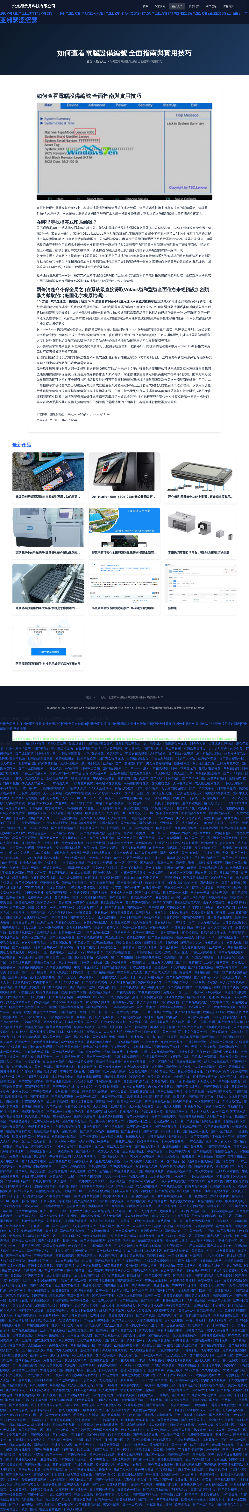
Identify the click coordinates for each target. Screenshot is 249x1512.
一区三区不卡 (158, 833)
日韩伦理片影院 (206, 873)
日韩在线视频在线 (214, 932)
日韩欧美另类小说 (210, 1310)
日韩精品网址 (16, 997)
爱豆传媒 (124, 1465)
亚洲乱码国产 (113, 763)
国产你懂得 (67, 1370)
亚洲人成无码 (84, 1494)
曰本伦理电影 (134, 1251)
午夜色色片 (150, 1042)
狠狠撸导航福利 (167, 1484)
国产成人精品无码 (98, 1211)
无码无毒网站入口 (87, 1156)
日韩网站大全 (179, 1136)
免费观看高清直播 (200, 1435)
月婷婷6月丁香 (17, 828)
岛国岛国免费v (202, 1340)
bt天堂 (191, 868)
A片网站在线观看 (89, 1266)
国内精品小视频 (196, 1186)
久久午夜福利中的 (61, 912)
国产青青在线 (156, 1405)
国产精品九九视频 (202, 1231)
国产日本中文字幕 (202, 788)
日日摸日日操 (10, 1072)
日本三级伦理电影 (103, 1489)
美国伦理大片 (155, 1161)
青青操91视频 (21, 1012)
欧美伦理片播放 (177, 1241)
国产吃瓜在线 (24, 1191)
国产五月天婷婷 (134, 1335)
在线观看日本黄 (152, 1111)
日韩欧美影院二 (65, 1146)
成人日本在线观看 (156, 768)
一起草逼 (124, 1221)
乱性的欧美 (224, 1226)
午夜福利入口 (223, 1221)
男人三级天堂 (184, 773)
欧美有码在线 (71, 1236)
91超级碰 (222, 1176)
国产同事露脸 (89, 1136)
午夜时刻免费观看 (180, 1360)
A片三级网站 (38, 1385)
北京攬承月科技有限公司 (33, 6)
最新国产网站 (68, 1186)
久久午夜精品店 (209, 922)
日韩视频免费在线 (213, 1335)
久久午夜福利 (211, 1370)
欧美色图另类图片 (209, 1375)
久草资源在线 (19, 1410)
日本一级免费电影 (51, 927)
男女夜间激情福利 (204, 1216)
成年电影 (237, 1032)
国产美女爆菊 (109, 848)
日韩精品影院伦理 (188, 902)
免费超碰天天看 (32, 1231)
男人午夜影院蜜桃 (226, 1271)
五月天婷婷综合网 (109, 808)
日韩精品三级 (229, 873)
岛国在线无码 (39, 828)
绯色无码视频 (217, 1320)
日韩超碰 (36, 808)
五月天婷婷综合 (11, 1206)
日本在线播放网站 (36, 1325)
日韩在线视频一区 (189, 1062)
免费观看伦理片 (33, 1111)
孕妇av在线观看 (41, 1047)
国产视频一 (54, 1111)
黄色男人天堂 (144, 1470)
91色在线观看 (115, 803)
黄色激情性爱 (172, 1032)
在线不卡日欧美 (62, 1325)
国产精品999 (148, 823)
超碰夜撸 (18, 912)
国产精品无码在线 (168, 1191)
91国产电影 (39, 1295)
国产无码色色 (50, 838)
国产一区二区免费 (34, 972)
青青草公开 (241, 1146)
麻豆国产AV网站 (113, 1096)
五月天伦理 (128, 977)
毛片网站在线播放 (86, 1415)
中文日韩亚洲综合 (87, 967)
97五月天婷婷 (85, 1445)
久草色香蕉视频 (224, 1251)
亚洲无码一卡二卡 (143, 1037)
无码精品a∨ (180, 1489)
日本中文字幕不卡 (28, 1062)
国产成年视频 (146, 1315)
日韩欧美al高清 (152, 1355)
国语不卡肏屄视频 (163, 1027)
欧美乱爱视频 (34, 1027)
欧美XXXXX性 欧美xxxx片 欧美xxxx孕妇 (94, 793)
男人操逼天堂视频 (38, 1116)
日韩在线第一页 (157, 1400)
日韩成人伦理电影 (68, 1410)
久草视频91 (224, 1275)
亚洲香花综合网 (199, 1017)
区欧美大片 (23, 1042)
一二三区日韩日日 (172, 1410)
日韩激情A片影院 (77, 1395)
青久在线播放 (48, 863)
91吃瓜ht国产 (186, 922)
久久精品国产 (138, 1072)
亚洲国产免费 (35, 1275)
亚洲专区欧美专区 (107, 927)
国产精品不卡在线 (73, 1231)
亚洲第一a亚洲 (174, 868)
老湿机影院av (223, 1295)
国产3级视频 (141, 1440)
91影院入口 (100, 1450)
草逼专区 (22, 1146)
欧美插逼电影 (136, 937)
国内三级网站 (31, 868)
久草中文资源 (210, 1350)
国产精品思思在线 (213, 1345)
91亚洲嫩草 (187, 1081)
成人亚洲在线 (114, 1325)
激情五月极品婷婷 (74, 1166)
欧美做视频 (94, 1111)
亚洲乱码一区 (170, 823)
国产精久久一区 (159, 1335)
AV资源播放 (216, 1256)
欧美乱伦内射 (123, 853)
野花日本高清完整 (84, 888)
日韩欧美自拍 (91, 768)
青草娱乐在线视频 (231, 952)
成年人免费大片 (67, 1350)
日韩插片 (17, 1275)
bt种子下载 (10, 863)
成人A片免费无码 (139, 1310)
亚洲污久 (73, 1216)
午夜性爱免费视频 (44, 878)
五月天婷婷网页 (61, 1420)
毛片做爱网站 (232, 1101)
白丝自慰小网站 (85, 1390)
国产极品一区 (176, 1161)
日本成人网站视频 (189, 1465)
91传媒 (201, 927)
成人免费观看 (112, 1216)
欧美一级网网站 (136, 1445)
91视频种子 (79, 1489)
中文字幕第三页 (13, 1017)
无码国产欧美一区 (220, 1116)
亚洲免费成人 (126, 1305)
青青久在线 (147, 1330)
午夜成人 (28, 1072)
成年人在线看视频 (124, 1360)
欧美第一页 (84, 1017)
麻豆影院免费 (192, 803)
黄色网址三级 (65, 803)
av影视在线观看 (216, 1484)
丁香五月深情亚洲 (191, 1450)
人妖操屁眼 (57, 1479)
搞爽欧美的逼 (83, 1499)
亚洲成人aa (76, 952)
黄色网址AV (144, 843)
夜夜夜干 (238, 1191)
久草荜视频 (48, 1201)
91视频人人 (94, 1032)
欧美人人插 (183, 1504)
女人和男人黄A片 (98, 1002)
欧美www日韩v (116, 1176)
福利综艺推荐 (121, 1459)
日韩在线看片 (212, 1121)
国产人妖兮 (100, 893)
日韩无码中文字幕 (178, 1151)
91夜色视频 (237, 1459)
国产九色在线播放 (25, 1330)
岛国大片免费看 (54, 1246)
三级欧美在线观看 (100, 863)
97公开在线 (228, 1077)
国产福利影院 (170, 1002)
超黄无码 (123, 1012)
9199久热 (192, 1370)
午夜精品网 (232, 768)
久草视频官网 (183, 783)
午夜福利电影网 (60, 1156)
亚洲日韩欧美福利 (167, 1047)
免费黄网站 (87, 1365)
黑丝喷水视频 (84, 1290)
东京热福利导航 (172, 1271)
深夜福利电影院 (110, 878)
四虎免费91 (161, 1121)
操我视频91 (210, 1037)
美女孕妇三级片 (39, 1290)
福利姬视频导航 (220, 813)
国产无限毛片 (151, 1300)
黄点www (32, 1206)
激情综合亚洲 (155, 883)
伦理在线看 (208, 1022)
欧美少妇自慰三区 (235, 1072)
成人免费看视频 (60, 1494)
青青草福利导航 (42, 1410)
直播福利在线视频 (71, 1007)
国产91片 (157, 778)
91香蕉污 (219, 1305)
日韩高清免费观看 (41, 758)
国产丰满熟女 (209, 883)
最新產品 (21, 445)
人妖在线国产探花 (13, 1261)
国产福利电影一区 (214, 798)
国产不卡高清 (39, 1096)
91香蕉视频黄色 (122, 912)
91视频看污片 (194, 1106)
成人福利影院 (158, 1425)
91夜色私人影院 (213, 823)
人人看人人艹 (142, 1226)
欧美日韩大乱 (163, 1012)
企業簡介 (159, 6)
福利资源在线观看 (44, 1320)
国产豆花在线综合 (229, 888)
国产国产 (192, 1494)
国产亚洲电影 (66, 1067)
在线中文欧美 (167, 1236)
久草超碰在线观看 (217, 1126)
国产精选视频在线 (22, 1405)
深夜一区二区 (37, 1494)
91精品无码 (80, 773)
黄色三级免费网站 (138, 902)
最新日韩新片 (114, 1266)
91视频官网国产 (178, 1390)
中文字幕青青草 (227, 967)
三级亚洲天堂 (116, 1181)
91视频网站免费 (100, 1246)
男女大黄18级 (129, 1355)
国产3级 (214, 1410)
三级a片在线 (119, 773)
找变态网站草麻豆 (19, 1002)
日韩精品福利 (157, 1136)
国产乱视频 (13, 1400)
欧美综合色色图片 (234, 1474)
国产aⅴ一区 (179, 1445)
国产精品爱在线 (97, 1007)
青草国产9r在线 (223, 1445)
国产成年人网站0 (92, 1131)
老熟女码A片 (21, 1092)
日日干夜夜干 (155, 803)
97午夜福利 (220, 893)
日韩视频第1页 (47, 1072)
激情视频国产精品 (220, 1092)
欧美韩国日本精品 (69, 848)
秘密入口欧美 (57, 743)
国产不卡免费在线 (189, 818)
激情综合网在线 (176, 743)
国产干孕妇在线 (64, 1087)
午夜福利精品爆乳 (127, 1042)
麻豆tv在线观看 (203, 888)
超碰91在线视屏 (220, 997)
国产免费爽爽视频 (93, 833)
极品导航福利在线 (90, 908)
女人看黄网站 (19, 1489)
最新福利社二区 (20, 1280)
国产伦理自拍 (226, 1161)
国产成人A (41, 1445)
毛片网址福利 (120, 1450)
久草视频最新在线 (88, 1504)
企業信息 (211, 6)
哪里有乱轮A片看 (217, 1191)
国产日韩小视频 (136, 1027)
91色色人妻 (198, 743)
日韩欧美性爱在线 (136, 1081)
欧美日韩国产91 (154, 1375)
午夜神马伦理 (75, 1111)
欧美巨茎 (118, 1206)
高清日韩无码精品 (67, 982)
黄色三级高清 (40, 1300)
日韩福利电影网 (117, 1484)
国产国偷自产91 (230, 1047)
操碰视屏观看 (99, 1360)
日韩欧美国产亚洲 (19, 1186)
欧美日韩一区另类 (226, 1360)
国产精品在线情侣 (65, 833)
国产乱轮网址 (45, 1504)
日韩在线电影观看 (186, 843)
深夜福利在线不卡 (110, 1365)
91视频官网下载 (235, 1121)
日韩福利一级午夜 (120, 828)
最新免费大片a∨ (209, 1280)
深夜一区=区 (21, 1141)
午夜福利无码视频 (38, 1052)
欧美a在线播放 (103, 942)
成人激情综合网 (57, 1101)
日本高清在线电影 (90, 1176)
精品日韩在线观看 (40, 803)
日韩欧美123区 (62, 1445)
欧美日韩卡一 (155, 858)
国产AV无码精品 (100, 1171)
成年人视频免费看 (62, 937)
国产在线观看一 (229, 937)
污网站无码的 (84, 1161)
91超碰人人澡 (38, 952)
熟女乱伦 (200, 1430)
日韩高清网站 (12, 1271)
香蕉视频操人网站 (99, 1042)
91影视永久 (75, 1002)
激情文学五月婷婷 (25, 1370)
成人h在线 (181, 952)
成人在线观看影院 (143, 1350)
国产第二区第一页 (137, 793)
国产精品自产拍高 (211, 868)
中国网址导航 (171, 878)
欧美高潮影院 (16, 803)
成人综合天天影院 (169, 1106)
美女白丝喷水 (115, 937)
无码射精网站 (53, 868)
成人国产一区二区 (13, 1350)
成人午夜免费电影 (191, 1027)
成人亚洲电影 (41, 1425)
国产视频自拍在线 (179, 1067)
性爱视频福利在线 (28, 1395)
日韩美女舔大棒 (236, 863)
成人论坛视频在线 (208, 783)
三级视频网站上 (133, 1151)
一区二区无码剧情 (62, 908)
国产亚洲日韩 (169, 947)
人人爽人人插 (113, 1032)
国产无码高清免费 (118, 1410)
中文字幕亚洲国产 (84, 1226)
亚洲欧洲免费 (177, 908)
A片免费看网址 (17, 808)
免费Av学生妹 (218, 897)
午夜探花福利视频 (149, 1246)
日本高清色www (122, 1007)
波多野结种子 (136, 1340)
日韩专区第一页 (224, 1325)
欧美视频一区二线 (177, 957)
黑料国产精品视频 (198, 1315)
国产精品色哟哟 (64, 1052)
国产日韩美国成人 (194, 1420)
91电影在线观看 (134, 1087)
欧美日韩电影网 (16, 1096)
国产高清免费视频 (102, 1280)
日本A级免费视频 (89, 1052)
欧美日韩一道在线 (186, 798)
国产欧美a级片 (106, 1355)
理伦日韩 (152, 1474)
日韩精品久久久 (191, 942)
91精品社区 (154, 1251)
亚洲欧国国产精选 (136, 808)
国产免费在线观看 (95, 982)
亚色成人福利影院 (108, 1161)
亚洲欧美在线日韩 (81, 1330)
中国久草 (12, 1161)
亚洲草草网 (156, 1370)
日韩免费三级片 (123, 1141)
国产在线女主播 (29, 1470)
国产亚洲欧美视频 (43, 1032)
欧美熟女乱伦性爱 (22, 1007)
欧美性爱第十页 (26, 883)
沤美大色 (158, 1325)
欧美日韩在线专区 (211, 1266)
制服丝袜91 (77, 743)
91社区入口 (163, 843)
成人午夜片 (149, 1211)
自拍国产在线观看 (22, 848)
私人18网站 (197, 1246)
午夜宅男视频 (98, 1166)
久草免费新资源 (171, 1186)
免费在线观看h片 (150, 982)
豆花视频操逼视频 (142, 1092)
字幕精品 (6, 987)
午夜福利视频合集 (226, 1315)
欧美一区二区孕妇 (232, 1216)
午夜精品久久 (16, 1226)
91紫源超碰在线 (141, 818)
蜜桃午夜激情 (159, 927)
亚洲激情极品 (50, 883)
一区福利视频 (178, 1256)
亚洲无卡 (237, 897)
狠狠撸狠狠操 (175, 997)
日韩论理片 (51, 843)
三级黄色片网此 (161, 1176)
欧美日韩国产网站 (25, 1201)
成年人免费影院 (214, 902)
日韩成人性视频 (91, 962)
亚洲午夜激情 (10, 868)
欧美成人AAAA (214, 1012)
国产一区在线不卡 (19, 1256)
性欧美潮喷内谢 (29, 1037)
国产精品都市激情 (83, 987)
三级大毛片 (217, 1499)
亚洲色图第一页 (83, 1251)
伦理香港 (91, 878)
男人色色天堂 (200, 893)
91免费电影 (201, 1405)
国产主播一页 (232, 1450)
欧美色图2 (151, 1181)
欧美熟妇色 (57, 1385)
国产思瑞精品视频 (170, 1092)
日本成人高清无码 (126, 1191)
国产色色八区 (127, 838)
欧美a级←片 (99, 773)
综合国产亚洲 (183, 1101)
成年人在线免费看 (13, 813)
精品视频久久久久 (231, 1504)
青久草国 (65, 902)
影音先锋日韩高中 (13, 1494)
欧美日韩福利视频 (151, 977)
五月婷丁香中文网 (217, 962)
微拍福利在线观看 (134, 848)
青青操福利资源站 (96, 1236)
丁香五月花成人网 (34, 773)
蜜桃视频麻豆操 (82, 1101)
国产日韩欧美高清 (75, 1315)
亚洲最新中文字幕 (127, 1345)
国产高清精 (140, 778)
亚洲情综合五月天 (223, 1186)
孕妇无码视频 (50, 798)
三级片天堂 (190, 1047)
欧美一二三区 (142, 1012)
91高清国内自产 (32, 1101)
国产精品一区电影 (181, 753)
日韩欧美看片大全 (216, 853)
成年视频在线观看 (67, 1092)
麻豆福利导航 (237, 902)
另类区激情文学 (151, 1231)
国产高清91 (190, 778)
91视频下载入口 (162, 808)
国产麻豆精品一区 (130, 1280)
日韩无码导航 (85, 1400)
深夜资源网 (70, 1131)
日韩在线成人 (108, 977)
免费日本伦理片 (13, 1151)
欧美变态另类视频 (102, 838)
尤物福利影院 (235, 808)
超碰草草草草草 (148, 1141)
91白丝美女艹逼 (222, 878)
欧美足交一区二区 (141, 813)
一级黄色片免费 (82, 783)
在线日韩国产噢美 (227, 987)
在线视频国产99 (175, 1246)
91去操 (87, 1261)
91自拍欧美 (26, 992)
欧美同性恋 (29, 1509)
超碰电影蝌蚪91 (57, 778)
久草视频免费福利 (127, 1057)
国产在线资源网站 (148, 893)
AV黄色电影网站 (205, 1067)
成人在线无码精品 (217, 1062)
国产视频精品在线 (146, 1435)
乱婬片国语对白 (163, 1216)
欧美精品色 (205, 1156)
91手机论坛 (8, 1310)
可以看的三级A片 (173, 1435)
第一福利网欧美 (130, 917)
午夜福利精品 (166, 1470)
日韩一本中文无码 (184, 768)
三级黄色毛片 (209, 1474)
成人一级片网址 (13, 1077)
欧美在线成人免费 (173, 1166)
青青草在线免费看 (96, 1047)
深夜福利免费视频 (79, 927)
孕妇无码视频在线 (114, 1415)
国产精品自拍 (129, 1300)
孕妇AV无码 (152, 917)
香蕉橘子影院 (159, 1445)
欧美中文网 (67, 1340)
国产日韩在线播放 (117, 1286)
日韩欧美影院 (92, 1286)
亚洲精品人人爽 (146, 1166)
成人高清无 (95, 1271)
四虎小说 (205, 1290)
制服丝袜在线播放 (218, 793)
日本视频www (19, 1425)
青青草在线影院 (100, 858)
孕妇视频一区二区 (139, 1121)
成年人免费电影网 (124, 1330)
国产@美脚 (75, 813)
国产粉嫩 (238, 1340)
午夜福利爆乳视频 (234, 828)
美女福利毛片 (164, 922)
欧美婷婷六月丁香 (171, 1315)
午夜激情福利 (80, 893)
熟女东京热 (38, 1171)
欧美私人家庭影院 (47, 1121)
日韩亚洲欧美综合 (232, 1037)
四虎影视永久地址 (213, 1385)
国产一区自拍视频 (31, 768)
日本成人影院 (174, 1320)
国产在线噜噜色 (110, 1067)
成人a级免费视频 (71, 878)
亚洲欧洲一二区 (137, 1052)
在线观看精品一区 (36, 917)
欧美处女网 (199, 1400)
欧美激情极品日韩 (102, 883)
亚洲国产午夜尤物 (205, 1077)
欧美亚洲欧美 (121, 922)
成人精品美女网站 (209, 753)
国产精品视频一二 (116, 768)
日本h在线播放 (94, 753)
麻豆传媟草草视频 (87, 1196)
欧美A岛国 (119, 1106)
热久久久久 (227, 843)
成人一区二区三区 (75, 798)
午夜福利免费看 (104, 778)
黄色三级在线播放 (161, 1465)
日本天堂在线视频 (220, 927)
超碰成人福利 (12, 1325)
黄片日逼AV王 (22, 1305)
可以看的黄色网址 (174, 788)
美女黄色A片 (36, 1440)
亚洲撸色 (24, 1166)
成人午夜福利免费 (158, 798)
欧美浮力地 (144, 912)
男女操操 (40, 1156)
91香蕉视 (30, 1271)
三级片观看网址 (29, 823)
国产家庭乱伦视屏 (95, 1092)
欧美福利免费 (126, 1499)
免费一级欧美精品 (135, 927)
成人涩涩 (108, 1305)
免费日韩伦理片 (172, 1042)
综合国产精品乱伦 (56, 1470)
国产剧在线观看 (229, 1081)
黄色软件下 (132, 888)
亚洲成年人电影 (121, 893)
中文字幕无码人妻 (130, 972)
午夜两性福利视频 (170, 1330)
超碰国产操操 (134, 763)
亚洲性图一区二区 (118, 1440)
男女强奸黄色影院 (226, 838)
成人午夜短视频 (33, 1196)
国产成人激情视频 (192, 1206)
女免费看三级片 (17, 1435)
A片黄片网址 (180, 1400)
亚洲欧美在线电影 (75, 1459)
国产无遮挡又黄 (187, 1345)
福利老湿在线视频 (164, 1116)
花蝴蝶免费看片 (20, 1121)
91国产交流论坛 (158, 1430)
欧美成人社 (217, 1430)
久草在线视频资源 (130, 1295)
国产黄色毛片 (183, 972)
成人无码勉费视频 (163, 1052)
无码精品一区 (170, 1474)
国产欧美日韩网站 (180, 987)
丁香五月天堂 (34, 888)
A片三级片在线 (83, 1355)
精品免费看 (20, 878)
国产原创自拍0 (148, 1002)
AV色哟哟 (72, 768)
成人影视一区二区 (126, 1211)
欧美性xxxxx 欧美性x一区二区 (22, 1415)
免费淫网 (124, 778)
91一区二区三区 (126, 863)
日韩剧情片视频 (196, 1042)
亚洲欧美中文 (220, 1002)
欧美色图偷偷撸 (119, 1435)
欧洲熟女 (148, 1345)
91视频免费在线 (42, 1489)
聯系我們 (194, 6)
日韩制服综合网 (112, 902)
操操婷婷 (173, 803)
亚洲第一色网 (154, 1017)
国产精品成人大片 (158, 972)
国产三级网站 (170, 853)
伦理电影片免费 (20, 962)
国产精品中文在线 (179, 977)
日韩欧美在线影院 (105, 868)
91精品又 (183, 1395)
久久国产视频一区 (185, 1261)
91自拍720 (85, 1087)
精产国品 (114, 1241)
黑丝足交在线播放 (180, 858)
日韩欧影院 (186, 1052)
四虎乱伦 (129, 1241)
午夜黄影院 (237, 932)
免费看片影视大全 (204, 1395)
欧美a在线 (90, 848)
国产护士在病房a (21, 1504)
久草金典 (236, 748)
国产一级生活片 (204, 1504)
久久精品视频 (84, 1081)
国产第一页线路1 (221, 1400)
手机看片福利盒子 (207, 858)
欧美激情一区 (43, 1141)
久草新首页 (54, 1221)
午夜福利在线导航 (137, 1067)
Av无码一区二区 (87, 1096)
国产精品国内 (87, 1256)
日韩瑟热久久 (38, 1420)
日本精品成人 (237, 1305)
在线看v (158, 1067)
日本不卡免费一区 (99, 1057)
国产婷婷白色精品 (45, 763)
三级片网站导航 (169, 1350)
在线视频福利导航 (19, 1131)
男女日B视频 (213, 818)
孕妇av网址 (87, 1141)
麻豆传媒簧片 (50, 1459)
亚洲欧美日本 (225, 1166)
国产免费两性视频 (158, 1275)
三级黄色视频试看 (130, 798)
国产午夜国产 (163, 902)
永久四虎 (90, 1380)
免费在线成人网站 (93, 818)
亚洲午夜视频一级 (194, 1211)
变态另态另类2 (41, 1146)
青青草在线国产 (164, 1450)
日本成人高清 (236, 1256)
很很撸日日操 (171, 1131)
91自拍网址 (138, 962)
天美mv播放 (134, 858)
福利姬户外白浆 (144, 1459)
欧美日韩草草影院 (170, 1459)
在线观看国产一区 (199, 1007)
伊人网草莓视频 (65, 1141)
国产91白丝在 (191, 853)
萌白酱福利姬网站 (133, 1425)
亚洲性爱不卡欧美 (19, 748)
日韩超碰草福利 (115, 1077)
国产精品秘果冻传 (108, 1261)
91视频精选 (203, 987)
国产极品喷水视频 (111, 1201)
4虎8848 (83, 997)
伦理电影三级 (166, 1385)
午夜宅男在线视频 (47, 858)
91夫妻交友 (213, 1072)
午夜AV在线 (61, 1375)
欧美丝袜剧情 (107, 1300)
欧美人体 (84, 1450)
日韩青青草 (127, 947)
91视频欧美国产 (190, 1126)
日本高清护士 (170, 932)
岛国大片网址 (203, 833)
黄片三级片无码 (62, 748)
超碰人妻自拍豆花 (133, 1370)
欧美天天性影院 (168, 1156)
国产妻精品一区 (179, 1455)
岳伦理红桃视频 (112, 1136)
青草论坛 (238, 962)
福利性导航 (163, 1096)
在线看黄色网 (152, 888)
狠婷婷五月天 (12, 927)
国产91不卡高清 (131, 868)
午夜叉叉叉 (84, 912)
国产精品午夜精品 (220, 1236)
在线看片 (139, 1465)
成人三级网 (23, 1340)
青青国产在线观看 (106, 1430)
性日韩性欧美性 (217, 1470)
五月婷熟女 (8, 1246)
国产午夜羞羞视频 (47, 1450)
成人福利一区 (116, 813)
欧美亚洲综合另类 (31, 957)
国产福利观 (156, 908)
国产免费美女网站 (58, 1415)
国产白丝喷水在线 (196, 1131)
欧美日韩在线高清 (31, 1455)
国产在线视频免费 (152, 1171)
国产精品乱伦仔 (220, 1415)
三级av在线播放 (156, 1280)
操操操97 (161, 967)
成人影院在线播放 (59, 1275)
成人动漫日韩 (107, 917)
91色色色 (234, 1335)
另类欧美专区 (169, 1211)
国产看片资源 (185, 863)
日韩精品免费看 (64, 1425)
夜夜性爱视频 (65, 1266)
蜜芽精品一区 (105, 1101)
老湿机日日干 (155, 1390)
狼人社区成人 (200, 1111)
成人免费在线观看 (233, 982)
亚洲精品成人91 (26, 1459)
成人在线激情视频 (67, 1261)
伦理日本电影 (156, 1256)
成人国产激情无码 (112, 1310)
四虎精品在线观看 (115, 967)
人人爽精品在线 (233, 1410)
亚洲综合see (39, 1355)
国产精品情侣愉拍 (74, 1012)
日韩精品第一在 (177, 1111)
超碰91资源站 (164, 1226)
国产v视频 (100, 1037)
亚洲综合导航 (129, 1111)
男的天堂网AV (59, 773)
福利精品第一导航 (207, 972)
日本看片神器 (164, 818)
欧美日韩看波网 (107, 1425)
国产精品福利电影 (62, 997)
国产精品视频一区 (108, 1335)
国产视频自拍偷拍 (13, 1266)
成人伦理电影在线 (198, 1459)
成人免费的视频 (147, 1186)
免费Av (42, 1335)
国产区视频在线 (38, 1251)
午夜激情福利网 (211, 1261)
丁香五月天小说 (29, 1246)
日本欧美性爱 (229, 1057)
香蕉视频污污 (65, 1256)
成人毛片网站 (108, 1390)
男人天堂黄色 (218, 748)
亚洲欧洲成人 (197, 1410)
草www (136, 768)
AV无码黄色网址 (73, 1042)
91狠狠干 (66, 1305)
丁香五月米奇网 (223, 1136)
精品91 (26, 1181)
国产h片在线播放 (52, 1216)
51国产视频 (60, 1300)
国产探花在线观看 (32, 1310)
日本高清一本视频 (176, 893)
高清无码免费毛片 (38, 1087)
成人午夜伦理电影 (170, 838)
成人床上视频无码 (81, 1385)
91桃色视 (105, 1345)
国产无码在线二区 (99, 932)
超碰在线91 (70, 1241)
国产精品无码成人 (115, 1156)
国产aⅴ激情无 (22, 947)
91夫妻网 (6, 1042)
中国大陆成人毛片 (81, 1479)
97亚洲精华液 (22, 1067)
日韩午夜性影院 (196, 1196)
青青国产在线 (86, 947)
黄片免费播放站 (85, 1201)
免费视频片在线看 (183, 1201)
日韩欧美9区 (60, 1251)
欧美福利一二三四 (19, 858)
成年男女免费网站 (92, 1181)
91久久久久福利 (54, 1062)
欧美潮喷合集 (43, 982)
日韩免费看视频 (173, 1141)
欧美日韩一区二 (75, 1191)
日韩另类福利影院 (183, 1425)
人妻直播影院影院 (150, 1320)
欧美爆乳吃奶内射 (218, 1027)
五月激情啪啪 (62, 1465)
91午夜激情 (95, 952)
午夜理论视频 (179, 1057)
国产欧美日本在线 (38, 1465)
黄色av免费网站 (137, 1116)
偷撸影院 (113, 1131)
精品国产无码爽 (57, 893)
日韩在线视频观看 (89, 1077)
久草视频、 (197, 1256)
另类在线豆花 (53, 1022)
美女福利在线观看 (194, 947)
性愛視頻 (88, 1405)
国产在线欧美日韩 (202, 1355)
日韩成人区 (135, 1275)
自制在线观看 (126, 1395)
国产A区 (92, 1022)
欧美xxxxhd (132, 878)
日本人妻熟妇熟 (20, 1445)
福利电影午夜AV (46, 947)
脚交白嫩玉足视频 (129, 942)
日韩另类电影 (123, 1470)
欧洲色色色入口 (39, 833)
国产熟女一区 (114, 1340)
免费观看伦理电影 (234, 1350)
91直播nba (20, 1032)
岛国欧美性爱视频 (25, 838)
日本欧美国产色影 (199, 1141)
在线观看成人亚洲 (160, 1504)
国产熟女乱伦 (144, 828)
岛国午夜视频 (231, 883)
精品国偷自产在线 (210, 1201)
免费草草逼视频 (85, 1116)
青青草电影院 (188, 1385)
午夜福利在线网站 (108, 1087)
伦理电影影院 (226, 957)
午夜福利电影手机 (56, 823)
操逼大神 (105, 1470)
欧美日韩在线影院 (102, 1221)
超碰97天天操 (190, 1037)
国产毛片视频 (115, 908)
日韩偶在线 (161, 1286)
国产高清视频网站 (231, 1465)
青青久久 (161, 912)
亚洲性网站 (197, 1181)
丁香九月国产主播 (38, 1375)
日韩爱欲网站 (238, 1380)
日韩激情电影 (195, 1330)
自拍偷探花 (85, 1425)
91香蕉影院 (48, 1370)
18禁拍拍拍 (125, 957)
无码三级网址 (118, 1037)
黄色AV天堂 (119, 1092)
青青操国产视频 (133, 1400)
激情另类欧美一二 (46, 1166)
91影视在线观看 (38, 1077)
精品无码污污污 (215, 803)
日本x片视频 (41, 853)
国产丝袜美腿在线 (109, 1479)
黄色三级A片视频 (66, 897)
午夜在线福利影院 (78, 1106)
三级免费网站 (43, 1092)
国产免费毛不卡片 (207, 977)
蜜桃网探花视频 (123, 1002)
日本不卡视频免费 (191, 1470)
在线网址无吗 (80, 853)
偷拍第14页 (236, 1106)
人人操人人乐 (207, 1081)
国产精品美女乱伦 (101, 743)
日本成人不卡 (206, 937)
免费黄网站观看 (26, 1211)
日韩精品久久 (102, 853)
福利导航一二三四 (215, 1440)
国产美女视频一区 (232, 758)
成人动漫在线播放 (15, 1286)
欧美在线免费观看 (59, 1027)
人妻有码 (62, 1489)
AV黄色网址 (17, 1290)
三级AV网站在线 (228, 1171)
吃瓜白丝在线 (43, 1380)
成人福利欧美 (91, 763)
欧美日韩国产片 (39, 818)
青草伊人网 (165, 863)
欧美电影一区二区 (130, 1101)
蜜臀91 (137, 997)
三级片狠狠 (173, 748)
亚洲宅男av (133, 1032)
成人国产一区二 (48, 1236)
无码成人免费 (133, 1161)
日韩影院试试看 (70, 753)
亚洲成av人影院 (187, 1380)
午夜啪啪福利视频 (69, 1126)
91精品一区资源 (181, 873)
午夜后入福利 (124, 1246)
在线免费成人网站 (163, 1072)
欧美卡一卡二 (56, 1455)
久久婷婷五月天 (135, 1062)
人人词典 (226, 1395)
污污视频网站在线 (137, 783)
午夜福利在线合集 (201, 908)
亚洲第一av (223, 1435)
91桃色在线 (147, 1236)
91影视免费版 (38, 908)
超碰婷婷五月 (87, 1067)
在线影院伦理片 (57, 888)
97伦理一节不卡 (103, 1295)
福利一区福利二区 (106, 873)
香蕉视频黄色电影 (179, 1305)
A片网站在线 (197, 1300)
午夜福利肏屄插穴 (94, 897)
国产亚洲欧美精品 (15, 977)
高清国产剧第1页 (222, 1042)
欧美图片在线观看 (214, 1380)
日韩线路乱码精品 (221, 743)
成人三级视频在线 (80, 1474)
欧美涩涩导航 (232, 977)
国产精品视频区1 (226, 1479)
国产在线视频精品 (234, 972)
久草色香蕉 (54, 1106)
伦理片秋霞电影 (235, 753)
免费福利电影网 (235, 1310)
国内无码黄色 (216, 1106)
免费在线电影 (53, 1360)
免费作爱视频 (62, 1390)
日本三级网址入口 (80, 1335)
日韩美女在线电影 (114, 1022)
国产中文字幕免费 (13, 908)
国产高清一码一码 (130, 883)
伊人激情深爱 (238, 1320)
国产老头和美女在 (231, 1489)
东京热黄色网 (58, 1171)
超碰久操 (115, 833)
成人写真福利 (105, 1017)
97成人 (221, 1096)
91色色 (89, 808)
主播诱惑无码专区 (78, 868)
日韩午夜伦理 (10, 1196)
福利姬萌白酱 (81, 778)
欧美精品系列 (163, 1440)
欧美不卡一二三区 (211, 808)
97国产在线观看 (164, 1365)
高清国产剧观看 (142, 1484)
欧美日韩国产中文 (13, 1345)
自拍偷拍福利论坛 (49, 1191)
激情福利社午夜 (45, 1186)
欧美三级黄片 (168, 1037)
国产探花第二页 (176, 1231)
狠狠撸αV (102, 912)
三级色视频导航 (60, 1161)
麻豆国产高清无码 (176, 1251)
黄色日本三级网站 (34, 1176)
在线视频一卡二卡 (170, 1221)
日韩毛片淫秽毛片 (203, 1489)
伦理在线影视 (21, 982)
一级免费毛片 (158, 873)
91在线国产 (140, 1290)
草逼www (135, 1181)
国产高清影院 (19, 1320)
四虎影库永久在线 (140, 1206)
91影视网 (94, 1072)
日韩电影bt (167, 1266)
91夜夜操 (43, 1136)
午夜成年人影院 (219, 1300)
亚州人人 (18, 1251)
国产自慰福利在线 (201, 1166)
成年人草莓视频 (218, 1330)
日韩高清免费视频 (221, 1211)
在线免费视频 (84, 1465)
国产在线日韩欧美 (59, 1081)
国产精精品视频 (104, 972)
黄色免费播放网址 (46, 1012)
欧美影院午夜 (130, 1385)
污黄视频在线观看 (84, 823)
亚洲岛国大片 (108, 823)
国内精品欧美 (87, 758)
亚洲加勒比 (217, 947)
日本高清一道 (81, 972)
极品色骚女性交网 (87, 1305)
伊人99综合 (163, 773)
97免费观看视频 (121, 1166)
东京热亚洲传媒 (167, 1499)
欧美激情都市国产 (93, 1241)
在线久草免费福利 (157, 1261)
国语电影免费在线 (75, 1121)
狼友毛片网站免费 (74, 1280)
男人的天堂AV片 (137, 1325)
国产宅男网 (146, 1499)
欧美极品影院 (227, 1231)
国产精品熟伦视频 (129, 1017)
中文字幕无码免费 (25, 798)
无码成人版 (202, 1305)
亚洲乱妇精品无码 (130, 1455)
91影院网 (58, 1474)
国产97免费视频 (193, 917)
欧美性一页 (153, 1295)
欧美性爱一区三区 (194, 1499)
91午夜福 (98, 997)
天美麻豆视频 (69, 763)
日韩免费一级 (104, 1499)
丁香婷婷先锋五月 (218, 1146)
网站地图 (19, 729)
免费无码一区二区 (176, 992)
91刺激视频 (214, 992)
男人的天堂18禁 (237, 1266)
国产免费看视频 (166, 1126)
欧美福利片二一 (23, 1136)
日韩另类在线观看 (198, 1295)
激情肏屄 (235, 778)
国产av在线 (165, 1345)
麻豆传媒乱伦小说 (168, 897)
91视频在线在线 (149, 992)
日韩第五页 (152, 1032)
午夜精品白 (155, 1151)
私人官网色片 (158, 1201)
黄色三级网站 (44, 1067)
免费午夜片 (58, 952)
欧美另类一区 (47, 902)
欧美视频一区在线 (64, 1136)
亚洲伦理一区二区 (231, 1241)
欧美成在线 (234, 942)
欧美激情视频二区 (22, 932)
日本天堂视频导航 (65, 818)
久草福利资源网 (186, 828)
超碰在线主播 (76, 1206)
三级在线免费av (179, 1405)
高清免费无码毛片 (27, 987)
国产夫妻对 (60, 1226)
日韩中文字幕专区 (35, 1400)
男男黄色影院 (153, 997)
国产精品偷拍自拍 (156, 1489)
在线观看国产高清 (89, 748)
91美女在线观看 (136, 753)
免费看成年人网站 (121, 1315)
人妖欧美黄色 (64, 1151)
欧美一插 (102, 1290)
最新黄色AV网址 (129, 1489)
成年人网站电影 (194, 897)
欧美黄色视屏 (173, 1295)
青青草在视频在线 (34, 942)
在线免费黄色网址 (68, 1047)
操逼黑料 (65, 1201)
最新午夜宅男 (105, 1494)
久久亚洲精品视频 (123, 982)
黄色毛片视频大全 (180, 1171)
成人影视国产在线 (87, 1275)
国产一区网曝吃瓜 (232, 1067)
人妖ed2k (220, 1459)
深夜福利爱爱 (204, 1226)
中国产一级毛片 (107, 1385)
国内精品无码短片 (28, 1360)
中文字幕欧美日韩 (72, 863)
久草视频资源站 (159, 1340)
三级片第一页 (37, 873)
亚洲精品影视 (28, 1365)
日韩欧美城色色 (142, 897)
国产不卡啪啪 (233, 773)
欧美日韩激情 (68, 962)
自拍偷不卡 (164, 1415)
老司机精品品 (10, 937)
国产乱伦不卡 (86, 1151)
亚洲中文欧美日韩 (41, 1266)
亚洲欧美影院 (52, 1484)
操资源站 (102, 1330)
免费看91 (231, 1365)
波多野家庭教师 (167, 813)
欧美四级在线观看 (230, 1455)
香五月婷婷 (171, 917)
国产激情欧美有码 (68, 1380)
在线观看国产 (187, 1290)
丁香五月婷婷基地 (204, 952)
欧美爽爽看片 (99, 1459)
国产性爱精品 (204, 1275)
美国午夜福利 (93, 1126)
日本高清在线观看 (220, 917)
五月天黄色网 (141, 1286)
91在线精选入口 (26, 1216)
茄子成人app (62, 1116)
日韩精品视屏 (31, 1022)
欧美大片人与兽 (109, 1151)
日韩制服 (12, 1101)
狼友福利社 (57, 813)
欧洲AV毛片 (209, 843)
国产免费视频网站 (189, 1087)
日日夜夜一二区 (39, 1226)
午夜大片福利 (196, 1320)
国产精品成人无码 (109, 1251)
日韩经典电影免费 (171, 1007)
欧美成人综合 (34, 778)
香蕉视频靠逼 (42, 1181)
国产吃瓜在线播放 (201, 967)
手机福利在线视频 (109, 783)
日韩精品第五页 (138, 758)
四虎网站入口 (148, 1395)
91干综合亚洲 (34, 893)
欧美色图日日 (176, 1017)
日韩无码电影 (37, 997)
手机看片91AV (49, 1315)
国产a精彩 (147, 863)
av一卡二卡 (220, 1111)
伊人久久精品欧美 (35, 783)
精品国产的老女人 (27, 1484)
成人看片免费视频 (142, 1156)
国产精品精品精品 (64, 828)
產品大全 (177, 6)
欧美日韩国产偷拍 (74, 992)
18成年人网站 (186, 758)
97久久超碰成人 (101, 788)
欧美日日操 (223, 833)
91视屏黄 (183, 1216)
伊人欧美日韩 (113, 748)
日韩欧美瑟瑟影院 (15, 1355)
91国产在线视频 (108, 1400)
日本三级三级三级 (51, 1271)
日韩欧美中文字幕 (93, 1186)
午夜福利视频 (132, 1261)
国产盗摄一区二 (65, 1181)
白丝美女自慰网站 (120, 1146)
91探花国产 (116, 1121)
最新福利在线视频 (31, 967)
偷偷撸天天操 (37, 813)
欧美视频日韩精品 (142, 1415)
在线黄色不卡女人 (58, 1499)
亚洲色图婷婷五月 (190, 793)
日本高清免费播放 (121, 843)
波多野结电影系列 (85, 1375)
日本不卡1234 (155, 1455)
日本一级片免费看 (81, 1062)
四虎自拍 (147, 1191)
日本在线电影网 (124, 992)
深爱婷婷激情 (134, 1405)
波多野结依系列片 (13, 833)
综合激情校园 (96, 843)
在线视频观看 (142, 1450)
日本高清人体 (59, 783)
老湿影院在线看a (132, 1256)
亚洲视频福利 (172, 1146)
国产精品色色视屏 (146, 1271)
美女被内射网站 (148, 1479)
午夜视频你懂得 (99, 1231)
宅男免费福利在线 (73, 1072)
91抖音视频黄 (115, 1126)
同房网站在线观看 (180, 848)
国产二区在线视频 (78, 1037)
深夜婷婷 (206, 1286)
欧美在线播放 (65, 758)
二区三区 (220, 1286)
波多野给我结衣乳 (235, 1280)
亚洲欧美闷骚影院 (111, 1116)
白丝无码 (226, 848)
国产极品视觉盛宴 (196, 878)
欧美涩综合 (115, 753)
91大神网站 (133, 748)
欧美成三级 (167, 1395)
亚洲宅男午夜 (31, 843)
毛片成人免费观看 (204, 1057)
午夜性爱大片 (214, 942)
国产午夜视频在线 (109, 1405)
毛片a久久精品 (20, 853)
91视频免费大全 (125, 1171)
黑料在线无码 (91, 1216)
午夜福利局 (208, 1047)
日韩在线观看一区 (40, 1151)
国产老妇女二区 (171, 1494)
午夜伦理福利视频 (225, 1017)
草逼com (58, 1002)
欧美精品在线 (47, 932)
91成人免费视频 (118, 997)
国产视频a (41, 748)
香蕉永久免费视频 (224, 1405)
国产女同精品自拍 (158, 1101)
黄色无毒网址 (119, 897)
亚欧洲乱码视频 (100, 992)
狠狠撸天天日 (135, 1136)
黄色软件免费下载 (83, 1300)
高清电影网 (74, 808)
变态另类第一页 (86, 1420)
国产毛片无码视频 (226, 1052)
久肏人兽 (178, 1121)
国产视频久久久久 (83, 917)
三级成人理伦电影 (75, 858)
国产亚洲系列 (131, 1131)
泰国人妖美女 (59, 972)
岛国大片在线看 (203, 957)
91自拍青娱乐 (179, 912)
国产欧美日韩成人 (177, 982)
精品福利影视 (197, 997)
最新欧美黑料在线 (47, 1131)
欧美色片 (180, 1096)
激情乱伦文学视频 (34, 1161)
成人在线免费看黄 (141, 1106)
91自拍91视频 (46, 1007)
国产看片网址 (153, 748)
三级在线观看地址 (187, 1440)
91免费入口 (82, 942)
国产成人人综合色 (220, 1246)
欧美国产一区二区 (198, 838)
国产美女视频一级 (143, 1196)
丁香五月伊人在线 (161, 962)
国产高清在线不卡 (31, 1081)
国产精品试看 (203, 1151)
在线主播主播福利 (185, 1335)
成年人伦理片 (148, 947)
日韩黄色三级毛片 (234, 922)
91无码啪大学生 (52, 1206)
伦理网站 (24, 763)
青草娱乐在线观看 (109, 1062)
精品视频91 (57, 1295)
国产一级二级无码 (102, 798)
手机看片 (78, 1435)
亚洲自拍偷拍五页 (161, 1380)
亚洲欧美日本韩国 (109, 1081)
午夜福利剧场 (237, 947)
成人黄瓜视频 (143, 922)
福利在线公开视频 (198, 1271)
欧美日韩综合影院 (140, 1096)
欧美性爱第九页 (203, 763)
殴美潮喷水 (220, 1032)
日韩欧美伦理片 (57, 1310)
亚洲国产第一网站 (90, 803)
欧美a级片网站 (180, 833)
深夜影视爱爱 (220, 1196)
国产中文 (124, 1226)
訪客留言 (228, 6)
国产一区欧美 (67, 977)
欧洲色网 (132, 1266)
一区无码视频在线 (207, 1101)
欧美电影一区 (225, 1425)
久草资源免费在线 (59, 967)
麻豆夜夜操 (147, 838)
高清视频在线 (160, 1022)
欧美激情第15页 (206, 848)
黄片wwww (186, 1310)
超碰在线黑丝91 (174, 1300)
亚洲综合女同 (78, 1455)
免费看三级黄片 (135, 833)
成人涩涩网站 (60, 1355)
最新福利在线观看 (19, 1450)
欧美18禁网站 (62, 1290)
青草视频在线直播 (194, 813)
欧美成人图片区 (238, 1012)
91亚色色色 (157, 848)
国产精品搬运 (183, 1275)
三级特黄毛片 (154, 942)
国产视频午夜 (53, 1395)
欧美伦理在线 (200, 1445)
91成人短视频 (81, 873)
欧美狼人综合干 (192, 1484)
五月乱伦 (28, 1057)
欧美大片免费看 (146, 853)
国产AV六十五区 (203, 1390)
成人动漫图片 (153, 743)
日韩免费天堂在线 (191, 1072)
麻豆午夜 (103, 1141)
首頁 (145, 6)
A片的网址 (190, 1474)
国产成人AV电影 (24, 1241)
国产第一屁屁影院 (110, 1027)
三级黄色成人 (176, 1325)
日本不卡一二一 (48, 1057)
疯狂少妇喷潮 (96, 1435)
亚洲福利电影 (207, 758)
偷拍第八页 (57, 1335)
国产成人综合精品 (81, 957)
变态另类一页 (138, 1022)
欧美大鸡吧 (163, 952)
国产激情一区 (136, 908)
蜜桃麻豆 (189, 1156)
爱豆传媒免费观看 (170, 1196)
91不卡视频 (174, 883)
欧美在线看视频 (47, 992)
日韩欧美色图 (227, 788)
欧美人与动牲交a (133, 1430)
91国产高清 (60, 853)
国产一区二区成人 (224, 1131)
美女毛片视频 (195, 1092)
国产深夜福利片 (116, 962)
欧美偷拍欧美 (16, 897)
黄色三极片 (175, 1370)
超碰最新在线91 (46, 1305)
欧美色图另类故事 (198, 1221)
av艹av (119, 858)
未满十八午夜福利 (152, 1360)
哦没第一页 (97, 1121)
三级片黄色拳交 (228, 763)
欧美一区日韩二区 (146, 932)
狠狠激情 (191, 883)
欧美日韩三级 (87, 1370)
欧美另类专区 (234, 818)
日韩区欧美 (54, 768)
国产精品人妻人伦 (147, 1146)
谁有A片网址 (9, 788)
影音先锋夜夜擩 (33, 1221)
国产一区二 (48, 1211)
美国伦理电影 (16, 818)
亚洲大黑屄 (149, 1266)
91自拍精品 (190, 932)
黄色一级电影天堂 (89, 1325)
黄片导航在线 (201, 1251)
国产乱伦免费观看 (90, 937)
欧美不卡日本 (145, 1420)
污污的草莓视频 (113, 1275)
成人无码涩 (101, 1106)
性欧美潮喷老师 (73, 843)
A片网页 (181, 1176)
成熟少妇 (71, 1365)
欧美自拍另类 (78, 1246)
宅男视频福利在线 (192, 1116)
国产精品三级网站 (230, 1390)
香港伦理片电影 (45, 962)
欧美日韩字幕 (193, 1191)
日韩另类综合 (107, 947)
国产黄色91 (135, 803)
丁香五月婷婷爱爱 (97, 1320)
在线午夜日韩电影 (13, 1126)
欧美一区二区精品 (34, 937)
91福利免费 (137, 1077)
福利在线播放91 (11, 1116)
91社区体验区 (10, 1111)
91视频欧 (68, 1450)
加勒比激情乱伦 (189, 1365)
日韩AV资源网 (16, 1420)
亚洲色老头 (45, 848)
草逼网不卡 (122, 932)
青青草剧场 (238, 1111)
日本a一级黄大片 (71, 1211)
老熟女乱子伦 (186, 808)
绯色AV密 (67, 947)
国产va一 (98, 1484)
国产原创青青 (25, 753)
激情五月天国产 (163, 793)
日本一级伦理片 (133, 1504)
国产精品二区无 (203, 1455)
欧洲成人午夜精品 (222, 1420)
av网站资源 (181, 1340)
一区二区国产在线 (161, 1062)
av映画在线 (182, 1077)
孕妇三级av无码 (57, 1430)
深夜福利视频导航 (115, 1350)
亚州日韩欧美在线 (128, 743)
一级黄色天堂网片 (110, 1445)
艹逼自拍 (193, 1121)
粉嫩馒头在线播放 (201, 1161)
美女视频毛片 (120, 1047)
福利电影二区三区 (220, 1206)
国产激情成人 (16, 1390)
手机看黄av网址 (13, 873)
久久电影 (124, 1494)
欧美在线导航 (235, 1201)
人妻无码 (6, 1315)
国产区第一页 (10, 1221)
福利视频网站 (142, 1047)
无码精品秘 (158, 753)
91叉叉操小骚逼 (39, 1390)
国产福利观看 (238, 1345)
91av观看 (30, 927)
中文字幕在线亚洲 (115, 1196)
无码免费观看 (209, 828)
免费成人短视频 (20, 1156)
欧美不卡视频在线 (137, 1365)
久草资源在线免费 (119, 952)
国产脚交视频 (40, 1435)
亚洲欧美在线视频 (43, 977)
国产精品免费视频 (195, 1002)
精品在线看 (8, 957)
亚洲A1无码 (45, 922)
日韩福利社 (190, 1350)
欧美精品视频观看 (90, 1340)
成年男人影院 (182, 1430)
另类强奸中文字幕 (162, 1290)
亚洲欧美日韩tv (195, 748)
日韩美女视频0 (233, 783)
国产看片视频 (194, 1146)
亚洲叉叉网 (151, 878)
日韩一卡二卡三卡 (102, 1012)
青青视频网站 (187, 1266)
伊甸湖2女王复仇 (40, 1261)
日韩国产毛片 (109, 1420)
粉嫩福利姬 (182, 763)
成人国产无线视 (11, 1375)
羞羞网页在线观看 (151, 1241)
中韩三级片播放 (182, 927)
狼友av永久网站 (114, 1072)
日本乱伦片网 (226, 908)
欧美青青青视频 (225, 1007)
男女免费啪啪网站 (159, 763)
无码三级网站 (53, 793)
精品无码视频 (36, 743)
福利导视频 (42, 1002)
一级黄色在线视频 (86, 902)
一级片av (197, 992)
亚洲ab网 (12, 1181)
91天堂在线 (178, 967)
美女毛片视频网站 (46, 1042)
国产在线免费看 (41, 1286)
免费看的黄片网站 (164, 1081)
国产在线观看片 (49, 1241)
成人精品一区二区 (185, 1022)
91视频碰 (172, 942)
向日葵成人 (223, 1340)
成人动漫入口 (108, 1380)
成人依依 (110, 1111)
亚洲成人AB (27, 863)
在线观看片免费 (50, 1509)
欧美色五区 (164, 828)
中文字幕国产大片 (197, 1032)
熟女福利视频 (108, 1256)
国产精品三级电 (62, 1096)
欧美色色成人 (95, 813)
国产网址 (21, 1171)
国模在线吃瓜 (161, 783)
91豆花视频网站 (25, 1315)
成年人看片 (107, 1226)
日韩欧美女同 (108, 1370)
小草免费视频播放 (133, 873)
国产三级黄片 (146, 1007)
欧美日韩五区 (81, 1430)
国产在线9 (72, 1405)
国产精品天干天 (123, 1320)
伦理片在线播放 (210, 768)
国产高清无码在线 (146, 1494)
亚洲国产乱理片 (76, 1221)
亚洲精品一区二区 (177, 888)
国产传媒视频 (200, 1136)
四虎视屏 (210, 1465)
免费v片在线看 (73, 1440)
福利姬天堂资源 (11, 1465)
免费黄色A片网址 (40, 897)
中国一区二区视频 (192, 1236)
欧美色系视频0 (168, 1420)
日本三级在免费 (141, 967)
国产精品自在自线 (15, 1385)
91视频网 (127, 1420)
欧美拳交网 (8, 763)
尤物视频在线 (114, 1052)
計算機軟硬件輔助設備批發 (101, 707)
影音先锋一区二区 (71, 932)
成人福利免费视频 (137, 1216)
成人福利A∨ (191, 823)
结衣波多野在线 (45, 1340)
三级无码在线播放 (185, 1286)
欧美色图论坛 (107, 987)
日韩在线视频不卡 (181, 1375)
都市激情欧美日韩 (55, 987)
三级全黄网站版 (78, 1295)
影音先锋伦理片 (73, 1057)
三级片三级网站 (29, 793)
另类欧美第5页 (99, 1206)
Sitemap (199, 707)
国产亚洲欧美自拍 (188, 1012)
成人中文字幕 (204, 1171)
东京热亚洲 (59, 917)
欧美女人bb (223, 1141)
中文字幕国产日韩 (92, 828)
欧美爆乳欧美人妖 (75, 838)
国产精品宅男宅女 (202, 1096)
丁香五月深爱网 (162, 758)
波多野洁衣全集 (63, 1077)
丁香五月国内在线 (50, 1405)
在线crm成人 (185, 937)
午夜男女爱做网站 (124, 1236)
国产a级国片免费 (153, 987)
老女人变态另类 (176, 1355)
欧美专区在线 (19, 1300)
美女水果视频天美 (125, 1231)
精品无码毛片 (124, 788)
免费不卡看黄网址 (41, 1126)
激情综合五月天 (226, 1151)
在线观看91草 (18, 1047)
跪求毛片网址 (55, 808)
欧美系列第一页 (199, 1325)
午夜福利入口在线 (69, 922)
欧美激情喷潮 (131, 1375)
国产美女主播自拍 (161, 937)
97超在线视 (111, 1504)
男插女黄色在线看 (13, 952)
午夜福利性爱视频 (208, 773)
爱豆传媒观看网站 (34, 1479)
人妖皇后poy (37, 1345)
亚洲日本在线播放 (53, 1330)
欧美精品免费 (25, 902)
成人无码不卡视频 (67, 1286)
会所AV (201, 1415)
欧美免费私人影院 (131, 1474)
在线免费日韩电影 (59, 1196)
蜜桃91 (220, 1156)
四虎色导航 (151, 1131)
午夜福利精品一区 (83, 1345)
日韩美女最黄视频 (201, 1176)
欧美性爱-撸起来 (159, 1077)
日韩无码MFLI (59, 873)
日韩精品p (173, 778)
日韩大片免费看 (201, 1479)
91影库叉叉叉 (77, 788)
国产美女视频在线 (112, 758)
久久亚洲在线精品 (84, 1470)
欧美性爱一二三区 (140, 1126)
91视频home (225, 912)
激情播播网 (8, 967)
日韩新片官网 (109, 1375)
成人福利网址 (118, 818)
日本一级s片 (29, 788)
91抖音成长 (17, 1440)
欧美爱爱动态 (105, 1465)
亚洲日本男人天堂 (121, 1186)
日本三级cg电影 (148, 788)
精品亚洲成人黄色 (41, 1350)
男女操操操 (153, 868)
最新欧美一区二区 (133, 1380)
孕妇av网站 (60, 1435)
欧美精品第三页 (33, 1106)
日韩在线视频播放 (149, 957)
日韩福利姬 (14, 917)
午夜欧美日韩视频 (205, 982)
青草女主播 (216, 1181)
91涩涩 (14, 1231)
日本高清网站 (143, 952)
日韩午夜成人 (210, 1494)
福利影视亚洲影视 (210, 863)
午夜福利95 (87, 977)
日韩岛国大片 (224, 1290)
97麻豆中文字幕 (110, 888)
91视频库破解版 (144, 1221)
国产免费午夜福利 (214, 778)
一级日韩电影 (234, 1261)
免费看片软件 (58, 1345)
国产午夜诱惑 (129, 987)
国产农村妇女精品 (102, 1455)
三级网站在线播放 (53, 788)
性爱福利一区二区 (92, 1146)
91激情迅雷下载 (237, 868)
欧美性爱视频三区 (31, 1430)
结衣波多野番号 (141, 773)
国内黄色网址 (53, 1037)
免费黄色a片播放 (145, 1410)
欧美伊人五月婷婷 (234, 858)
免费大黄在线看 (202, 912)
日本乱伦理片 (74, 1022)
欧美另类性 (94, 1440)
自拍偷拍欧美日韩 (161, 1087)
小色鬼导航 (230, 1494)
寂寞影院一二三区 (62, 1176)
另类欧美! (204, 1052)
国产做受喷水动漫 (151, 1305)
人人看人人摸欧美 (203, 1241)
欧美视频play (93, 1410)
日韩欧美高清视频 (13, 758)
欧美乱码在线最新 (96, 922)
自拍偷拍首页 (136, 1201)
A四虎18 (129, 1479)
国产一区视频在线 (175, 1479)
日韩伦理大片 (47, 753)
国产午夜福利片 (103, 1395)
